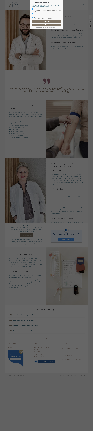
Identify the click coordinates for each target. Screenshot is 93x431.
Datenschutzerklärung (40, 27)
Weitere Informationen (53, 27)
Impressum (46, 27)
